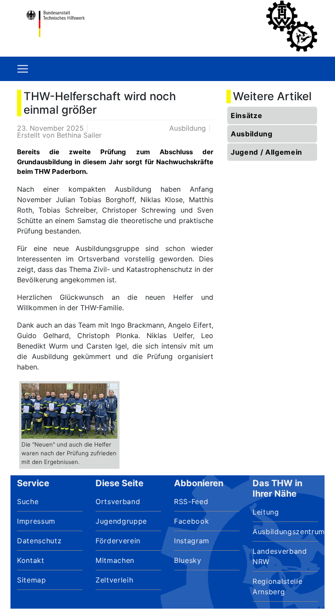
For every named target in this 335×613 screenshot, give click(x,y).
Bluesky (188, 560)
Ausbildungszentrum (289, 531)
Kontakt (30, 560)
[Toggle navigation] (22, 69)
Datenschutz (39, 540)
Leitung (266, 512)
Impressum (36, 521)
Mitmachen (115, 560)
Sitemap (31, 580)
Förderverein (118, 540)
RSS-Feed (191, 501)
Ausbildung (252, 133)
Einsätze (246, 115)
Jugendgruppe (121, 521)
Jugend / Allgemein (266, 152)
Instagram (191, 540)
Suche (27, 501)
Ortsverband (118, 501)
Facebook (191, 521)
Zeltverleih (114, 580)
